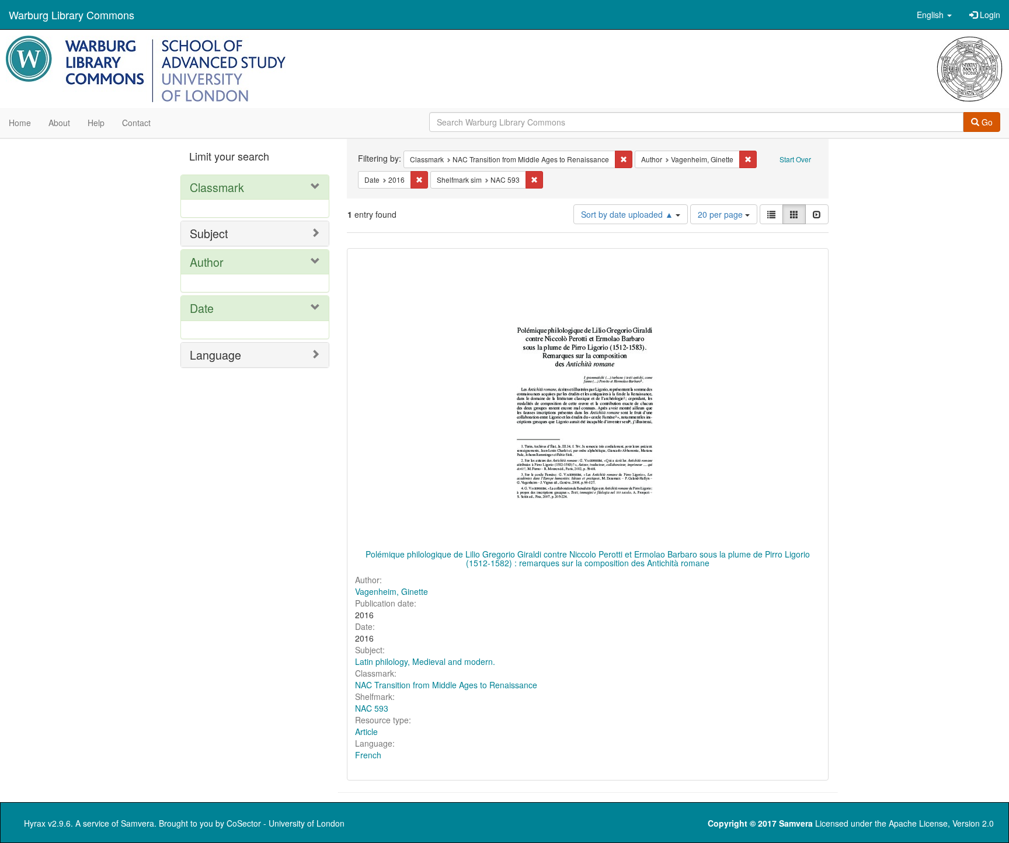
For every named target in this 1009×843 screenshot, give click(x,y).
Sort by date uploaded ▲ (628, 214)
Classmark (217, 187)
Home (20, 122)
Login (988, 14)
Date (202, 307)
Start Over (795, 159)
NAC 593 (371, 708)
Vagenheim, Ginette (391, 591)
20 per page (721, 214)
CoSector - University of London (286, 823)
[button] (934, 14)
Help (96, 122)
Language (215, 354)
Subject (209, 233)
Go (986, 122)
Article (366, 731)
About (59, 122)
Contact (136, 122)
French (368, 755)
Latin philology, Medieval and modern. (425, 661)
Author (207, 261)
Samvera (137, 823)
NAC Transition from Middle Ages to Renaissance (446, 685)
